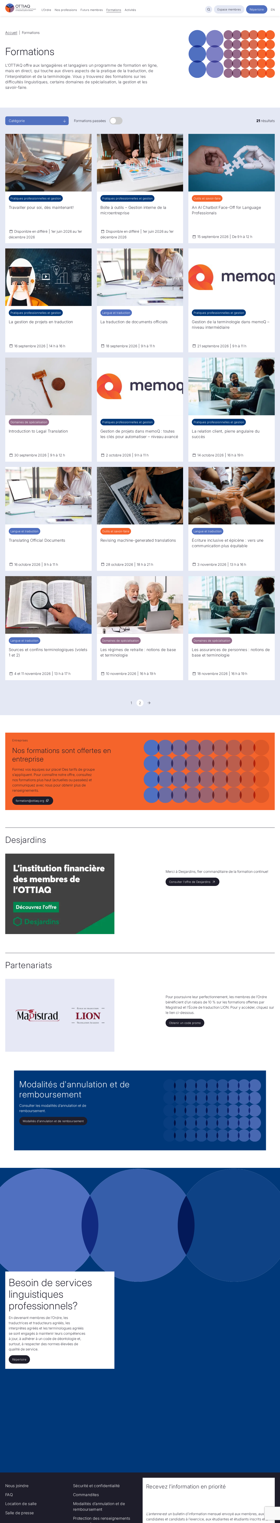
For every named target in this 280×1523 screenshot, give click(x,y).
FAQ (9, 1494)
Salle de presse (19, 1513)
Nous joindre (16, 1485)
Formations (113, 10)
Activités (130, 10)
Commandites (86, 1494)
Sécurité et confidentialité (96, 1485)
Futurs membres (91, 10)
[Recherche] (208, 9)
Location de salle (21, 1503)
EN (273, 9)
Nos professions (66, 10)
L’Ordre (46, 10)
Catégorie (17, 121)
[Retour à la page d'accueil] (20, 8)
